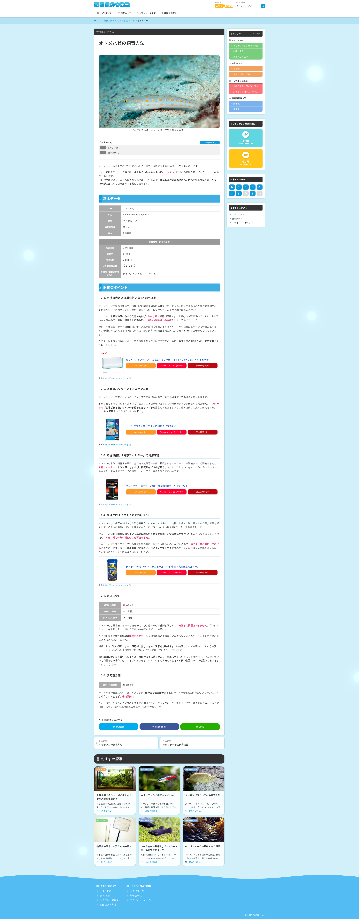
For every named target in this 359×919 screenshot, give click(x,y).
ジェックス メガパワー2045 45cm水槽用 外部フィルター (158, 486)
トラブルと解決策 (147, 13)
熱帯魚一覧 (237, 218)
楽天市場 (200, 366)
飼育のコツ (126, 13)
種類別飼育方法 (171, 13)
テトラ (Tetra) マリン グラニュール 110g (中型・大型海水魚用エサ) (162, 566)
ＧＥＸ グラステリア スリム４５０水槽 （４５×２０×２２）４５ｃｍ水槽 (167, 360)
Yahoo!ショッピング (169, 366)
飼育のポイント (115, 152)
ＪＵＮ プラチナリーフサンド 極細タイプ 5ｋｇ (151, 426)
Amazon (138, 366)
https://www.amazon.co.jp (115, 378)
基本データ (113, 148)
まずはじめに (106, 13)
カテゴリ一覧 (238, 214)
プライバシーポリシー (242, 222)
